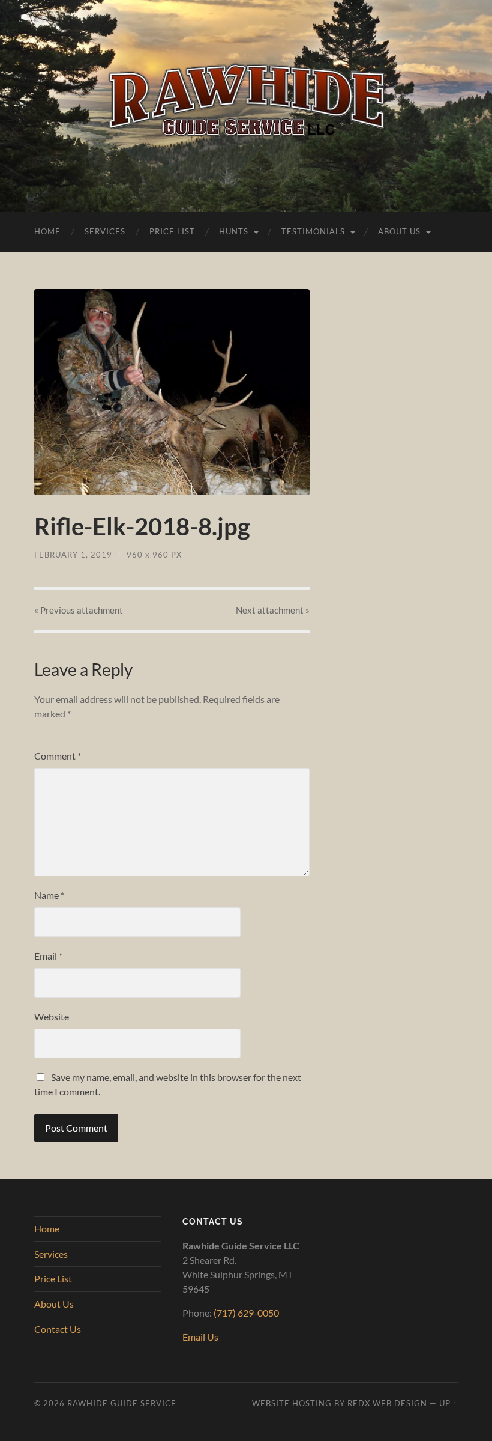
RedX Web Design (387, 1403)
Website (51, 1016)
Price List (172, 231)
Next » (273, 610)
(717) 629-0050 (246, 1312)
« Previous (78, 610)
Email (48, 955)
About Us (399, 231)
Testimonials (313, 231)
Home (47, 231)
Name (49, 895)
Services (105, 231)
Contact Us (57, 1329)
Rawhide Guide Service (121, 1403)
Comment (57, 755)
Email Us (200, 1336)
